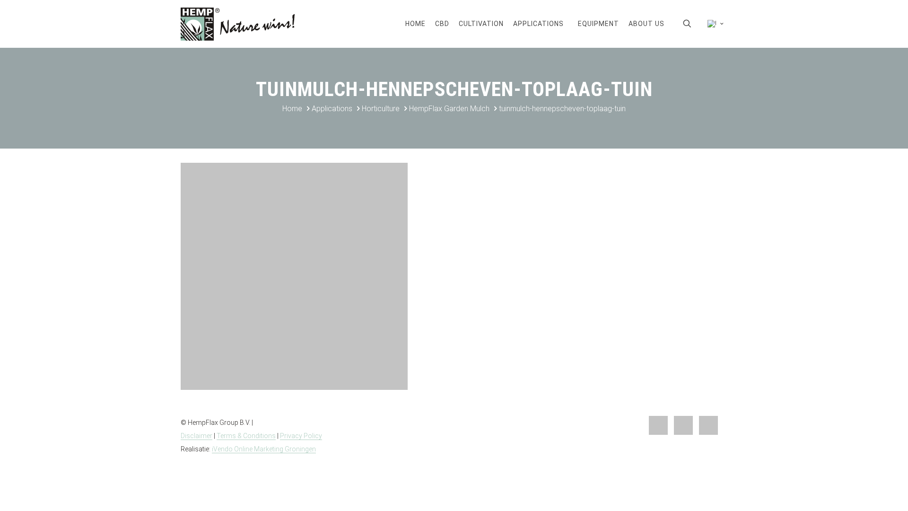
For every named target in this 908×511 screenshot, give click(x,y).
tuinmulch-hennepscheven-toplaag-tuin (562, 108)
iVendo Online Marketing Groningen (264, 449)
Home (292, 108)
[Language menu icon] (714, 23)
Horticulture (381, 108)
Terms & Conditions (246, 436)
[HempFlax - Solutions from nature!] (238, 23)
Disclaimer (196, 436)
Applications (332, 108)
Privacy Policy (301, 436)
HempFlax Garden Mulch (449, 108)
